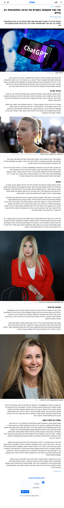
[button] (56, 2)
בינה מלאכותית (57, 471)
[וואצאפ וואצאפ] (8, 2)
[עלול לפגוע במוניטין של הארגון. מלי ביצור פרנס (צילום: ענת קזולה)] (32, 267)
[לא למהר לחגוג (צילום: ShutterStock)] (32, 51)
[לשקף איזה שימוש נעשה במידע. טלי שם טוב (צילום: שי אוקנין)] (32, 368)
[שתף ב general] (5, 2)
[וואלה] (32, 2)
